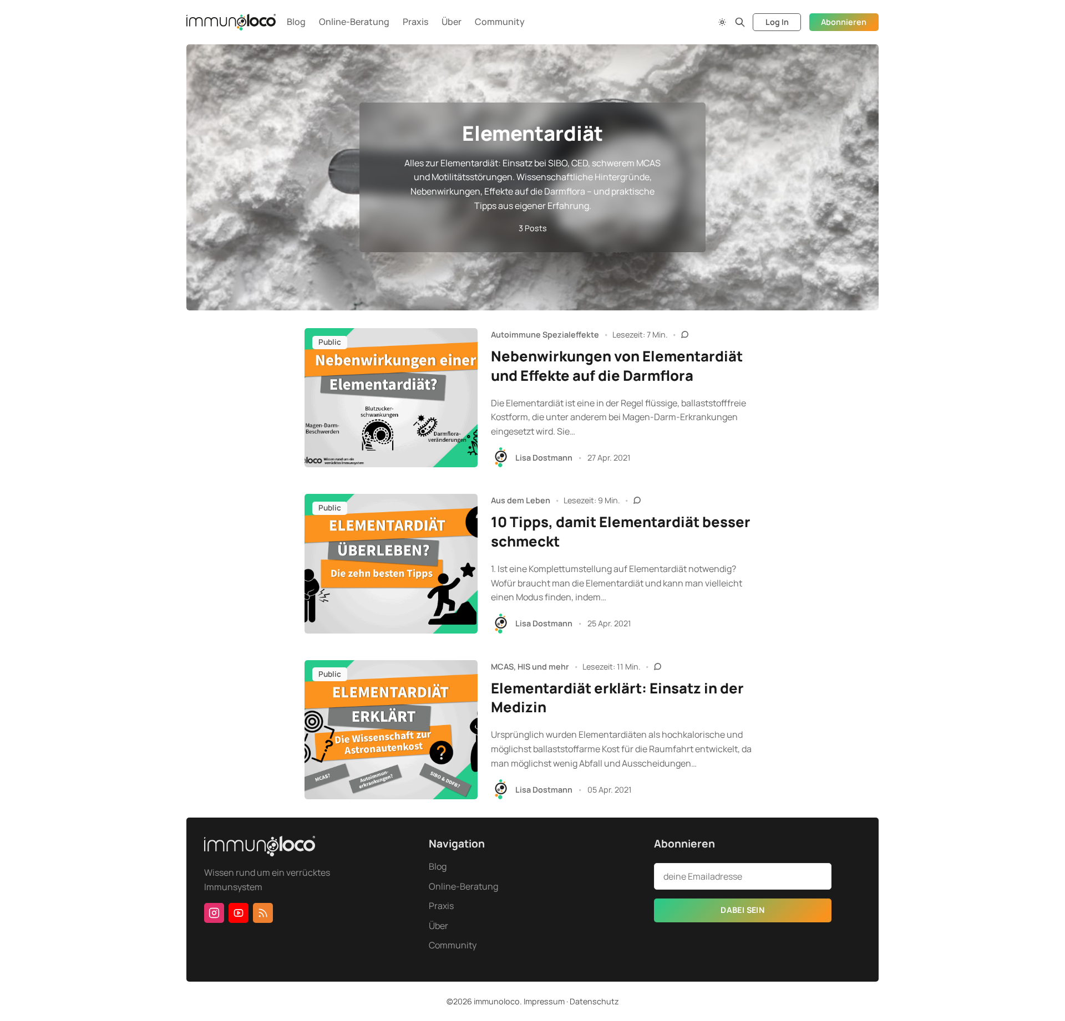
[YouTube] (238, 913)
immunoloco (497, 1001)
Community (500, 22)
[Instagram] (214, 913)
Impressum (544, 1001)
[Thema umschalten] (722, 22)
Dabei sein (742, 910)
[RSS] (263, 913)
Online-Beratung (354, 22)
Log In (777, 22)
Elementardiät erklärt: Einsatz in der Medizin (617, 697)
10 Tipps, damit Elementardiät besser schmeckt (620, 531)
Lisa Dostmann (543, 457)
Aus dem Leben (520, 500)
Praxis (415, 22)
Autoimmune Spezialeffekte (545, 334)
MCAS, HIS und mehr (530, 666)
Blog (296, 22)
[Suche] (740, 22)
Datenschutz (594, 1001)
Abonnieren (843, 22)
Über (452, 22)
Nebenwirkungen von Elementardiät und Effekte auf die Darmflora (617, 365)
